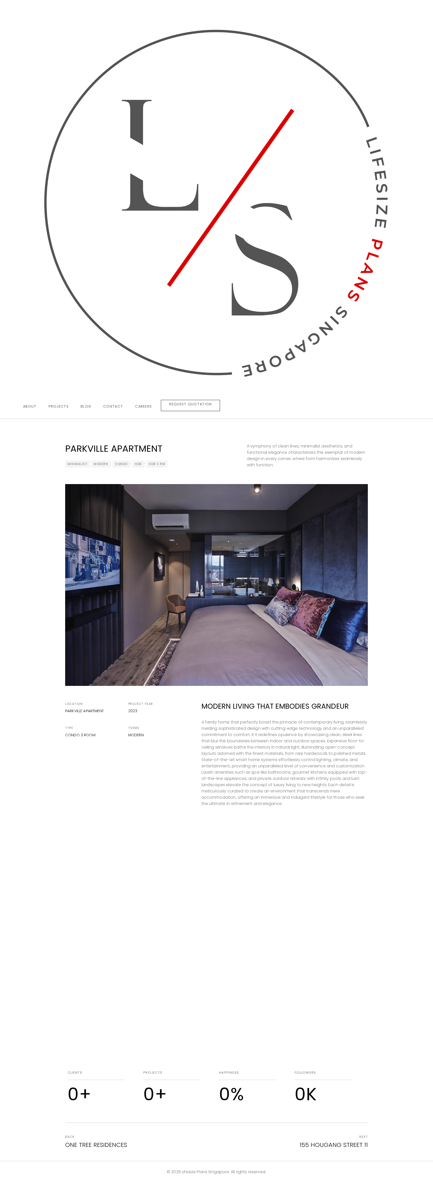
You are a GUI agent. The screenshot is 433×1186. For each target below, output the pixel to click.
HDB (138, 464)
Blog (86, 406)
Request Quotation (190, 404)
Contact (113, 406)
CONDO (121, 464)
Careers (143, 406)
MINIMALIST (77, 464)
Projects (59, 406)
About (30, 406)
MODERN (101, 464)
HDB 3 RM (157, 464)
